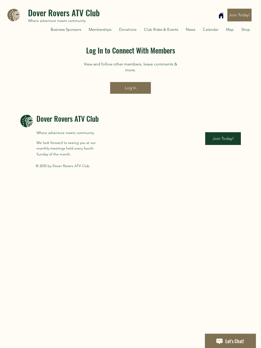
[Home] (221, 15)
